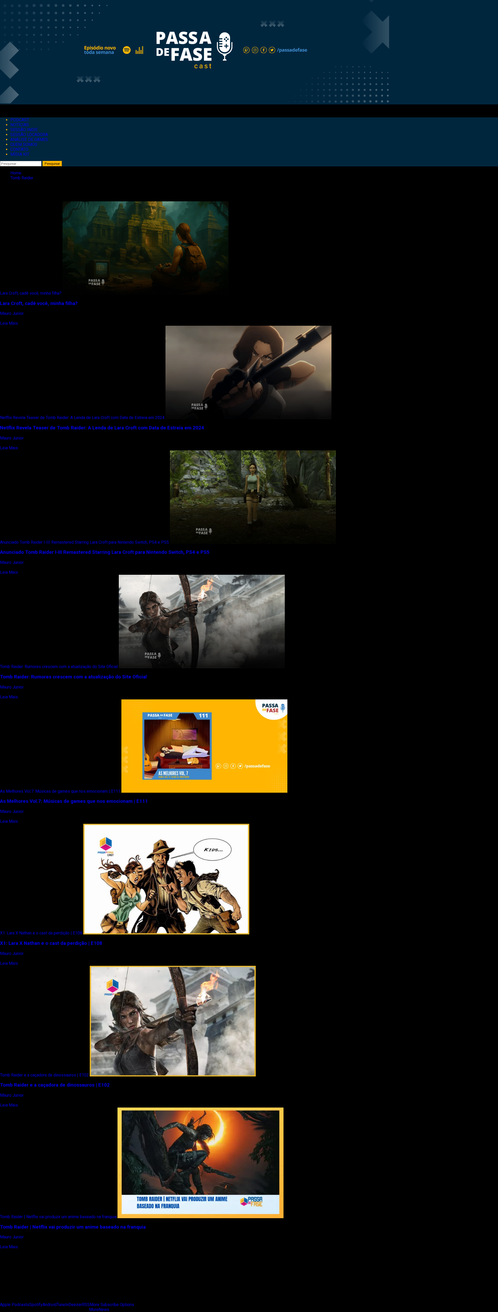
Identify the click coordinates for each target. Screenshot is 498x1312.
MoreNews (99, 1309)
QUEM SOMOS (23, 144)
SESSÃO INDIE (24, 129)
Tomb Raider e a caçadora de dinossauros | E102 (44, 1075)
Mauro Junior (12, 313)
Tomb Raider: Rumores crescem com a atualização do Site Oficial (59, 666)
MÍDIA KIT (19, 154)
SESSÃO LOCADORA (29, 134)
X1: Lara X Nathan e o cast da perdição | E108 (41, 933)
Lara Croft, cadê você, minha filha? (30, 293)
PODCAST (19, 119)
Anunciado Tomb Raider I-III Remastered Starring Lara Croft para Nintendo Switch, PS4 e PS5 (84, 542)
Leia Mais (9, 323)
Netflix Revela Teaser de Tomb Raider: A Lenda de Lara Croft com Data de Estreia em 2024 (82, 417)
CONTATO (19, 149)
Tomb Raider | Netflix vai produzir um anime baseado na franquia (58, 1216)
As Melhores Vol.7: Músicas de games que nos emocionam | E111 (60, 791)
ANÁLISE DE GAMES (29, 139)
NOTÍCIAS (19, 124)
